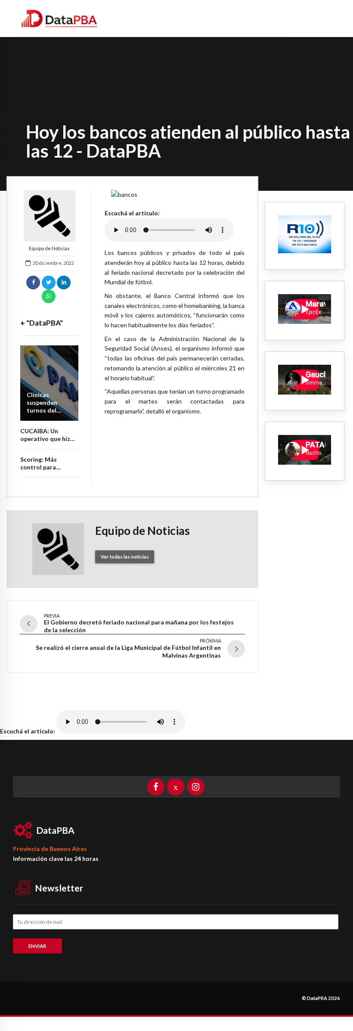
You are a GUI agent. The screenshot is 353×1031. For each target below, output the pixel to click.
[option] (174, 195)
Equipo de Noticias (49, 248)
